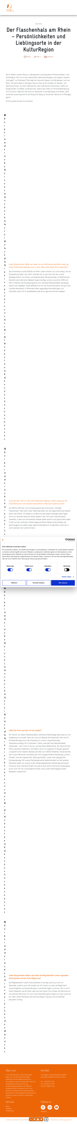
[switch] (29, 569)
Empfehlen (49, 57)
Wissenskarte (10, 1111)
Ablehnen (14, 583)
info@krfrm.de (49, 1086)
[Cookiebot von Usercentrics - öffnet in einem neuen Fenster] (66, 539)
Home (7, 1106)
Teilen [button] (38, 57)
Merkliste (8, 1108)
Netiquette (44, 1111)
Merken (28, 57)
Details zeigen (66, 577)
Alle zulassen (63, 583)
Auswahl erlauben (38, 583)
